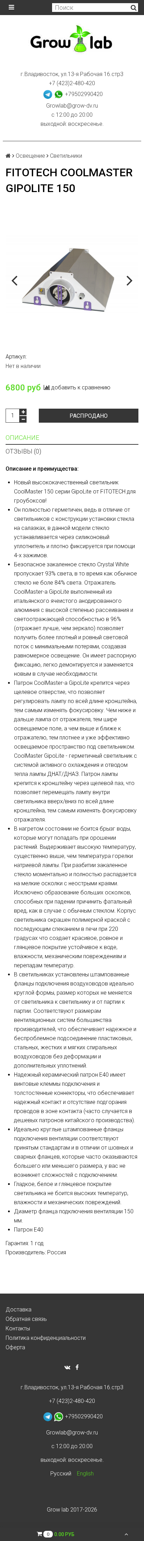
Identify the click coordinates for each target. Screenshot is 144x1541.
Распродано (89, 415)
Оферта (15, 1347)
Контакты (18, 1328)
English (85, 1473)
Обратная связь (26, 1319)
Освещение (30, 155)
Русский (60, 1473)
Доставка (18, 1309)
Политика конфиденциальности (46, 1338)
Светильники (66, 155)
